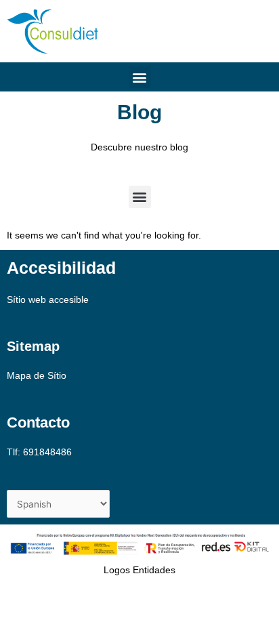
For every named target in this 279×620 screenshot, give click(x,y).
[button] (140, 77)
